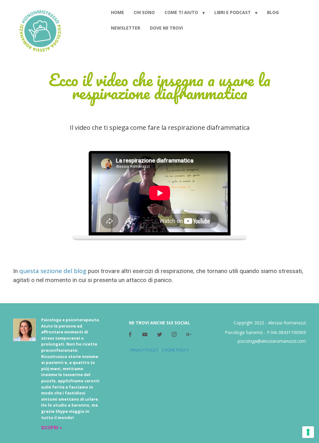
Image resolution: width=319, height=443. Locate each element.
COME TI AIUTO (181, 12)
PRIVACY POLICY (144, 350)
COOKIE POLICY (175, 350)
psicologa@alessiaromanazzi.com (272, 341)
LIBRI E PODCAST (232, 12)
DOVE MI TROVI (166, 28)
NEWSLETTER (125, 28)
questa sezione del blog (52, 271)
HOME (117, 12)
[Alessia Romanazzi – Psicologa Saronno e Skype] (40, 30)
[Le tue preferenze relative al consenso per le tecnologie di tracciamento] (308, 432)
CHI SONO (144, 12)
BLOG (273, 12)
